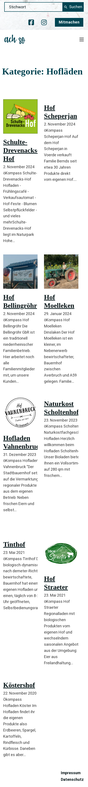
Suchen (75, 6)
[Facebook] (31, 22)
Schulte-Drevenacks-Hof (21, 150)
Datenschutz (72, 779)
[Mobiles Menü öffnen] (81, 39)
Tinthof (14, 544)
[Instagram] (44, 22)
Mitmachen (69, 22)
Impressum (71, 773)
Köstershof (19, 685)
